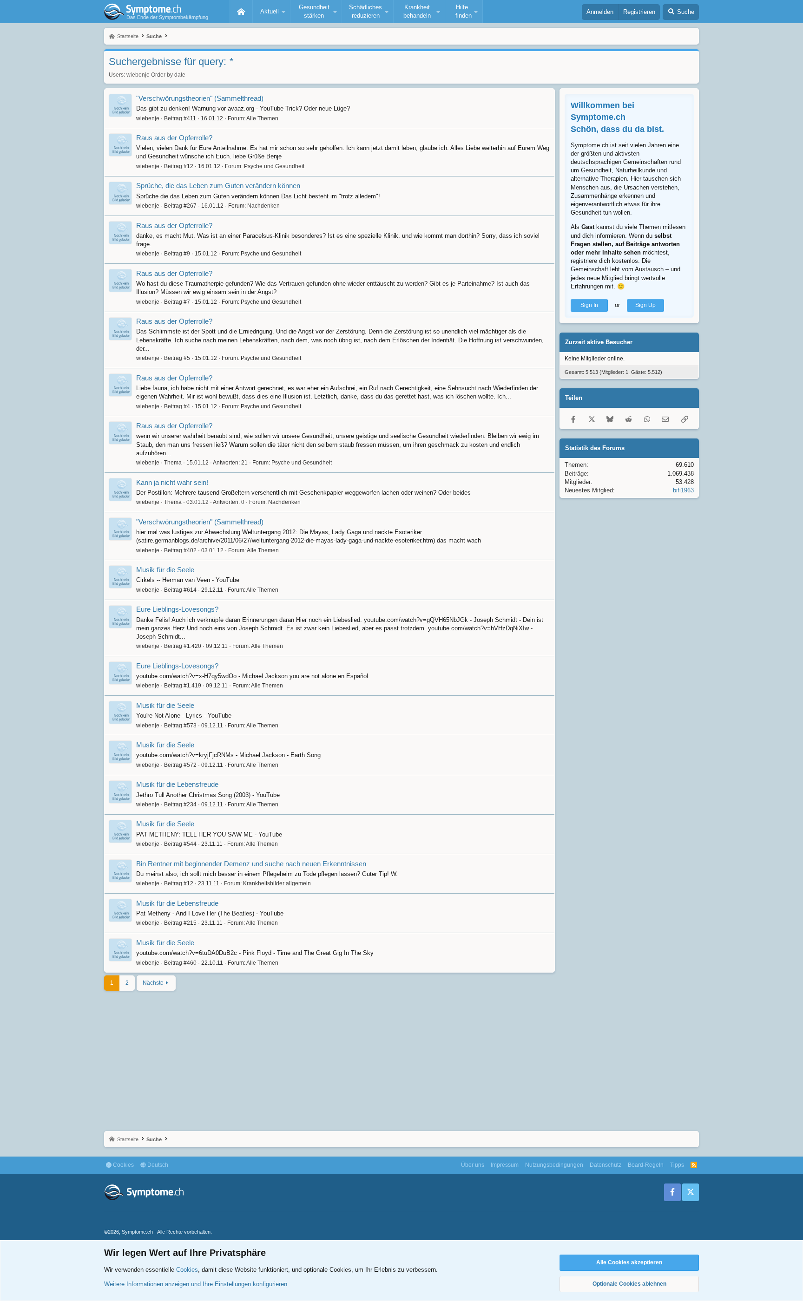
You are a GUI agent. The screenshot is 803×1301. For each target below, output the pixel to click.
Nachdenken (263, 206)
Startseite (241, 11)
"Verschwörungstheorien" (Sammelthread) (199, 98)
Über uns (472, 1165)
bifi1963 (683, 490)
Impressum (505, 1165)
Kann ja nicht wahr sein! (172, 482)
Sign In (589, 305)
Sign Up (645, 305)
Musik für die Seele (165, 570)
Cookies (123, 1165)
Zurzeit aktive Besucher (598, 342)
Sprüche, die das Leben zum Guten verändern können (218, 186)
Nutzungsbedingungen (554, 1165)
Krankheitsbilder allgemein (277, 883)
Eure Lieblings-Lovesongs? (177, 609)
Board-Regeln (646, 1165)
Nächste (153, 983)
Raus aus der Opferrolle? (174, 138)
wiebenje (138, 75)
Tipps (677, 1165)
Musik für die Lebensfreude (177, 784)
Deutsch (157, 1165)
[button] (271, 11)
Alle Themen (262, 118)
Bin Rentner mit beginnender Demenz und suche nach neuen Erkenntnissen (251, 864)
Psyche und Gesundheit (274, 166)
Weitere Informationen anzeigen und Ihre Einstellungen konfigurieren (195, 1284)
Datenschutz (605, 1165)
